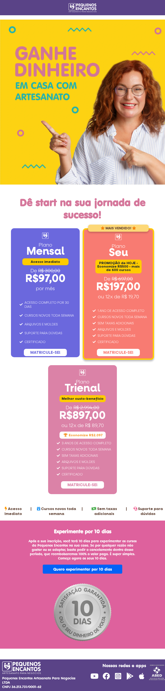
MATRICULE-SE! (45, 352)
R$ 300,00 (49, 271)
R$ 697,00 (122, 279)
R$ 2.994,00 (86, 407)
